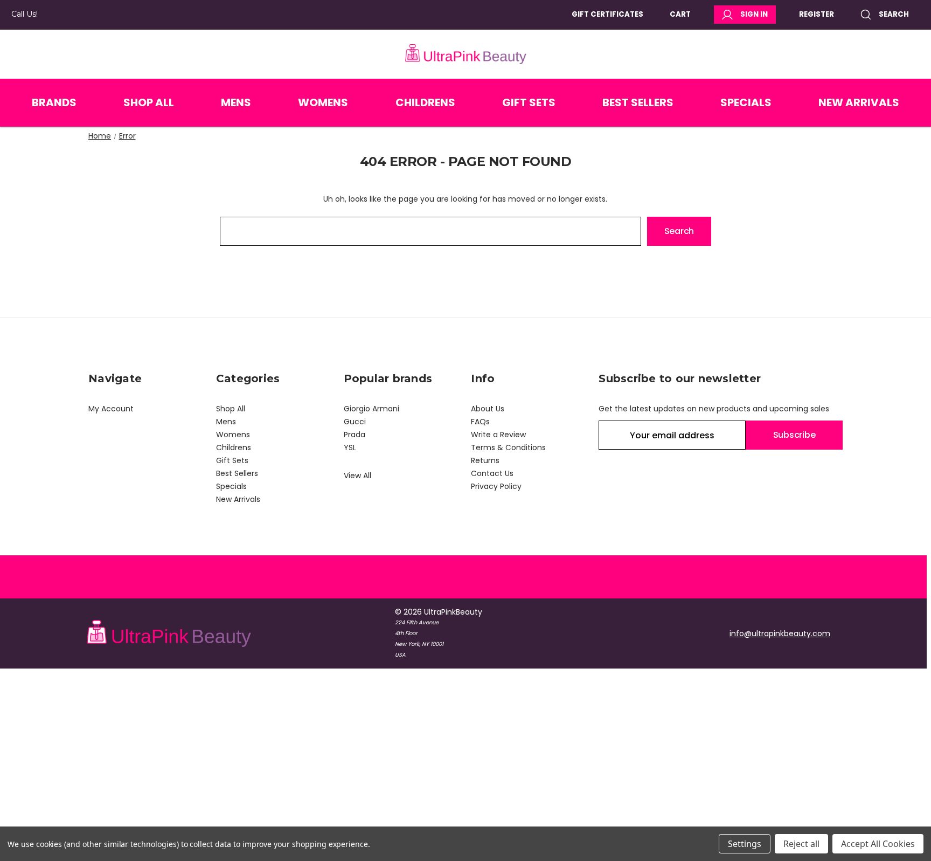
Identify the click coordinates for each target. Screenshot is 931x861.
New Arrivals (858, 102)
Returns (485, 460)
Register (816, 14)
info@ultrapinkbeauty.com (779, 633)
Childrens (425, 102)
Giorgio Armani (371, 408)
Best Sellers (637, 102)
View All (357, 475)
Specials (746, 102)
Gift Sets (528, 102)
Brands (54, 102)
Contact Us (492, 473)
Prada (354, 434)
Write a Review (498, 434)
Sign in (754, 14)
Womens (323, 102)
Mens (236, 102)
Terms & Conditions (508, 447)
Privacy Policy (496, 486)
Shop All (148, 102)
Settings (744, 844)
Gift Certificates (607, 14)
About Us (487, 408)
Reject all (801, 844)
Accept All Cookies (878, 844)
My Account (111, 408)
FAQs (480, 421)
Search (894, 14)
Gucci (355, 421)
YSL (350, 447)
